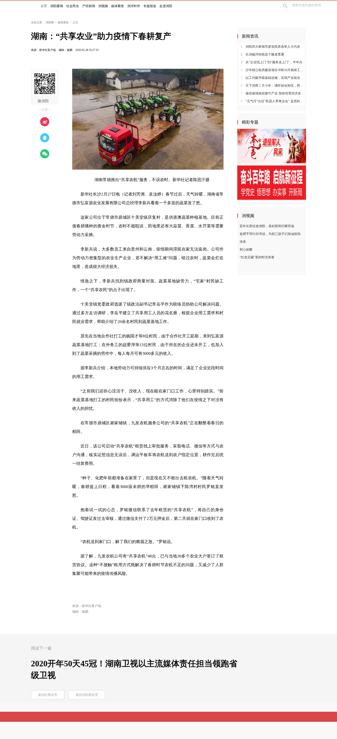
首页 (44, 6)
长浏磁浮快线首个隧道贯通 (262, 54)
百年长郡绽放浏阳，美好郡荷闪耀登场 (267, 226)
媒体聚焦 (63, 22)
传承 (243, 241)
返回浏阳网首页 (87, 695)
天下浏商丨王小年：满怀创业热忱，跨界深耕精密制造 (273, 85)
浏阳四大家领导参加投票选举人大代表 (270, 46)
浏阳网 (50, 22)
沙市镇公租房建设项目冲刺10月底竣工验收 (273, 70)
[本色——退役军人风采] (271, 145)
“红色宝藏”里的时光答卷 (257, 257)
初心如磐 (246, 249)
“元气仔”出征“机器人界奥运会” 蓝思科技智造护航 (273, 101)
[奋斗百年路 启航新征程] (271, 182)
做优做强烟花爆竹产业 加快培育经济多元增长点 (273, 93)
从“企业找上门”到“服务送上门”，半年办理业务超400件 (273, 62)
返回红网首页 (47, 695)
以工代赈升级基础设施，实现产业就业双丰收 (273, 78)
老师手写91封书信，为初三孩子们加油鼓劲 (270, 234)
